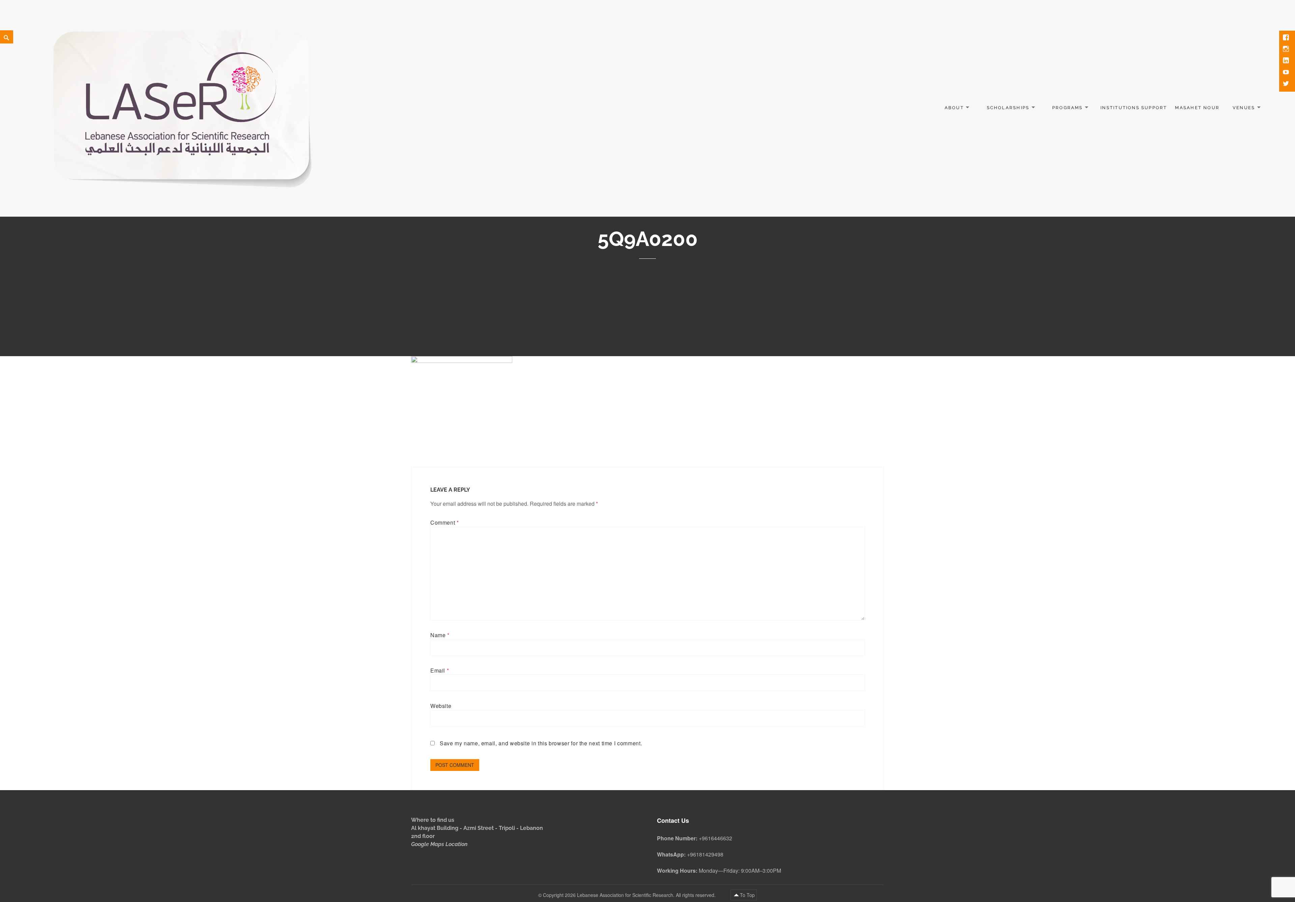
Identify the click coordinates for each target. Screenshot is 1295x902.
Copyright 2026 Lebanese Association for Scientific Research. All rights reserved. (630, 895)
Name (440, 635)
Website (440, 706)
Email (439, 670)
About (954, 107)
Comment (444, 522)
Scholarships (1008, 107)
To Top (747, 895)
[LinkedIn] (1286, 61)
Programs (1067, 107)
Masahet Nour (1197, 107)
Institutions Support (1133, 107)
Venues (1244, 107)
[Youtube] (1286, 73)
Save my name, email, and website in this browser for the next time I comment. (541, 743)
